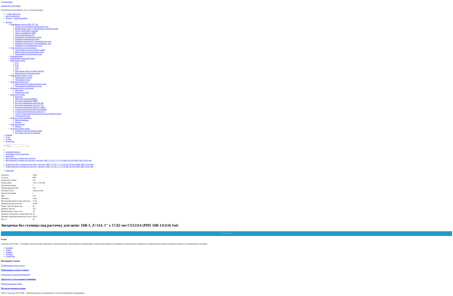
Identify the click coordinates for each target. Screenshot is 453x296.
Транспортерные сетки (19, 82)
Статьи (8, 139)
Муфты (18, 126)
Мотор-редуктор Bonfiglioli (26, 99)
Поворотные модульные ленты (27, 73)
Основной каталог (13, 152)
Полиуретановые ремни (20, 129)
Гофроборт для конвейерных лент (28, 46)
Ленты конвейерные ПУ (25, 35)
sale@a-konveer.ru (13, 16)
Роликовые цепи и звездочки (22, 88)
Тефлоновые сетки (22, 80)
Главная (9, 135)
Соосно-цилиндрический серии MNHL (31, 109)
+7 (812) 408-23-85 (13, 14)
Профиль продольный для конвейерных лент (33, 44)
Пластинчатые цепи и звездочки (23, 48)
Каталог (9, 22)
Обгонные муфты (17, 124)
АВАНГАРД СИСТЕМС (11, 6)
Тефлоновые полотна (23, 78)
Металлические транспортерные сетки (30, 84)
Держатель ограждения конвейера (18, 279)
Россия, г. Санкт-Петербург (17, 18)
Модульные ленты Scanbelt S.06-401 (29, 71)
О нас (8, 137)
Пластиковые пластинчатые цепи (28, 54)
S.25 (17, 65)
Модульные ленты (17, 61)
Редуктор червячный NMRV (26, 101)
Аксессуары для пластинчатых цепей (30, 50)
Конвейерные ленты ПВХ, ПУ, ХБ (24, 24)
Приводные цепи (22, 92)
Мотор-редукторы (17, 95)
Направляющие (16, 56)
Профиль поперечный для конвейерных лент (33, 41)
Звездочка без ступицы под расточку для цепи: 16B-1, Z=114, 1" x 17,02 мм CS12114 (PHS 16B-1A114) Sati (48, 160)
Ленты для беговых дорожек (26, 31)
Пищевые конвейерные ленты (27, 39)
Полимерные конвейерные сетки (28, 86)
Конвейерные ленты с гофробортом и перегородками (36, 29)
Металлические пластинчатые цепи (29, 52)
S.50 (17, 67)
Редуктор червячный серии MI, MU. (29, 103)
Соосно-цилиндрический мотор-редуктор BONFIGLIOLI (38, 114)
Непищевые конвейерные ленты (28, 37)
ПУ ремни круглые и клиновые (27, 133)
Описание (10, 171)
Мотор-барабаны (22, 120)
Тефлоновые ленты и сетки (21, 75)
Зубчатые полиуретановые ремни (28, 131)
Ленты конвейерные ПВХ (25, 33)
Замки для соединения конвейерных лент (31, 27)
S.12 (17, 63)
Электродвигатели (22, 116)
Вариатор (19, 97)
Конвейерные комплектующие (22, 58)
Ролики (18, 122)
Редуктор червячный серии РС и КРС (30, 107)
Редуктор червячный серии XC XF (29, 105)
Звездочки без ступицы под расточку (21, 158)
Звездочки (19, 90)
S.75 (17, 69)
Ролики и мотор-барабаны (20, 118)
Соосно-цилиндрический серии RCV (30, 112)
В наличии (10, 141)
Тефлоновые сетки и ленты (15, 270)
